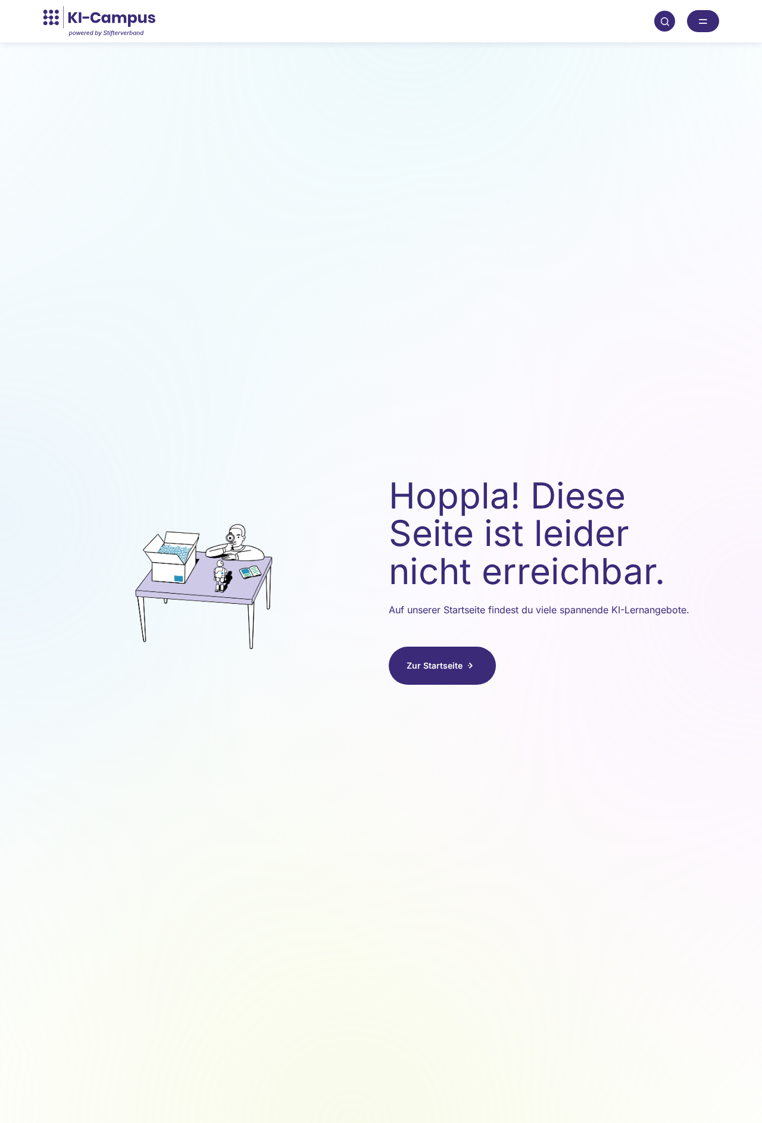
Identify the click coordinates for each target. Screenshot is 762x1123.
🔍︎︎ (665, 21)
